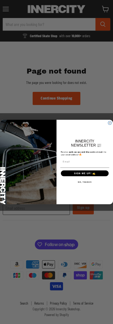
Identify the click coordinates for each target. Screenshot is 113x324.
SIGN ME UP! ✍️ (85, 173)
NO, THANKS (85, 182)
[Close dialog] (110, 123)
